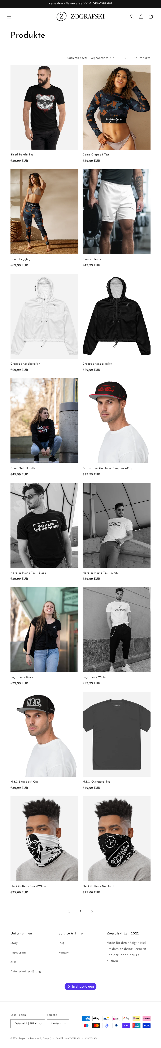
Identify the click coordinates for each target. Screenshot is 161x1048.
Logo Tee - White (94, 677)
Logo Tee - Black (21, 677)
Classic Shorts (92, 259)
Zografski (24, 1038)
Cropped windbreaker (25, 363)
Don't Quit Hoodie (22, 468)
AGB (13, 962)
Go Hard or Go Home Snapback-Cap (108, 468)
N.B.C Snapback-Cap (24, 781)
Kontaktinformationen (68, 1038)
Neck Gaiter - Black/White (28, 886)
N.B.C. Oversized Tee (96, 781)
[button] (8, 16)
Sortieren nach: (77, 58)
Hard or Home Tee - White (101, 573)
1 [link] (69, 911)
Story (14, 943)
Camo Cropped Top (96, 154)
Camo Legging (20, 259)
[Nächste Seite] (91, 911)
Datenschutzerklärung (25, 971)
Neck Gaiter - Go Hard (98, 886)
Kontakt (63, 953)
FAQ (61, 943)
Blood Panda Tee (22, 154)
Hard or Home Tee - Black (28, 573)
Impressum (18, 953)
